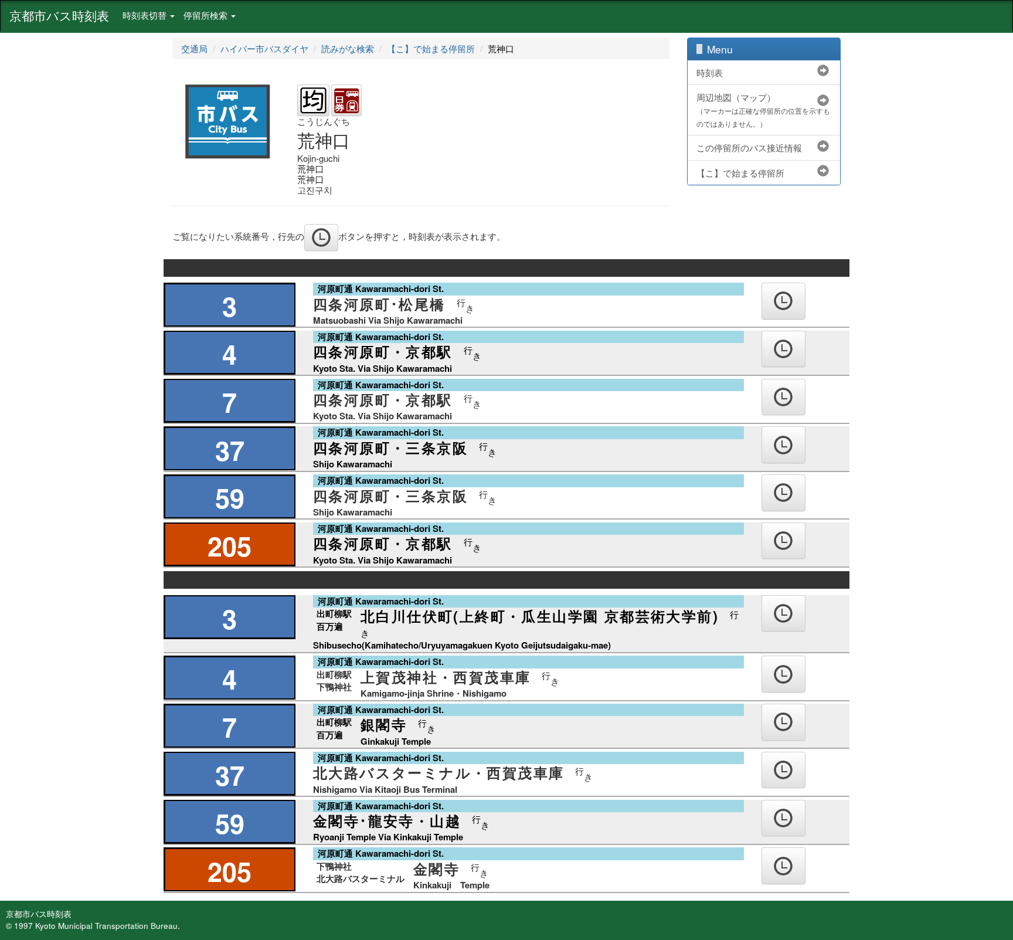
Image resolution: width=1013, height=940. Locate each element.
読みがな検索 (347, 48)
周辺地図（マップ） (763, 109)
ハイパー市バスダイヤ (264, 48)
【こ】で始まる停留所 (431, 48)
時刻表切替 (146, 15)
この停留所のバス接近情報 (749, 147)
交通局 (194, 48)
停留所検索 (206, 15)
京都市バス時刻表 (59, 15)
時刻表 (709, 72)
